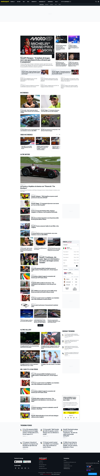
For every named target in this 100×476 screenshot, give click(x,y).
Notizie (51, 4)
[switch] (77, 265)
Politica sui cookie (49, 472)
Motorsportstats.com (43, 468)
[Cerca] (96, 1)
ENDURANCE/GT (42, 1)
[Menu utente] (98, 1)
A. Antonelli (68, 282)
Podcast (46, 4)
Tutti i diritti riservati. (55, 474)
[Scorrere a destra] (59, 135)
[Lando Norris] (64, 279)
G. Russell (68, 284)
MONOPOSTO (34, 1)
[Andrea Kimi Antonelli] (64, 282)
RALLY (56, 1)
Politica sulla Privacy (57, 472)
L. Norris (67, 279)
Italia (68, 247)
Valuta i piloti (67, 288)
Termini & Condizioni (41, 472)
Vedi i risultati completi (75, 288)
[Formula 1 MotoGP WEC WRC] (71, 245)
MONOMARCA (50, 1)
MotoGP (18, 1)
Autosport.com (41, 466)
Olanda (69, 272)
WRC (28, 1)
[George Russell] (64, 285)
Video (60, 4)
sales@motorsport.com (68, 465)
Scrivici (65, 460)
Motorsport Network (47, 474)
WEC (24, 1)
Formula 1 (12, 1)
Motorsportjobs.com (42, 464)
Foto (56, 4)
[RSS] (76, 418)
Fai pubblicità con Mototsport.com (70, 462)
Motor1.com (41, 462)
